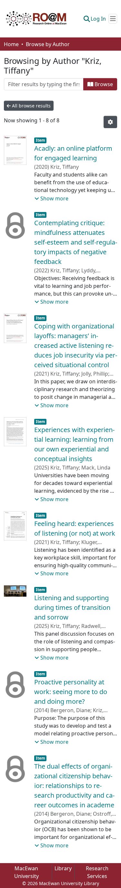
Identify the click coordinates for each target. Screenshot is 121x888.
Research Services (97, 872)
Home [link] (11, 44)
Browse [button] (103, 84)
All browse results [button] (31, 106)
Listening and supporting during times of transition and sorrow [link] (72, 607)
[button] (36, 19)
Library (63, 868)
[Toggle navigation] (112, 19)
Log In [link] (98, 18)
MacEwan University (26, 872)
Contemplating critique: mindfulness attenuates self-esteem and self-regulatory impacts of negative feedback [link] (75, 242)
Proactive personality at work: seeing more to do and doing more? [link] (70, 692)
